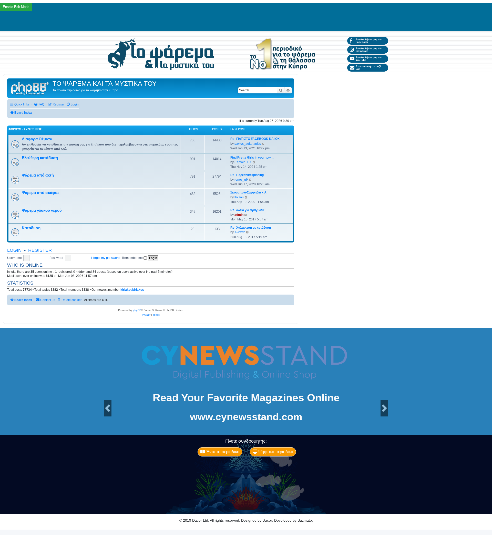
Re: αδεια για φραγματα (247, 210)
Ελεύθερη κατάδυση (40, 158)
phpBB (137, 310)
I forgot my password (105, 258)
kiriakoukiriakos (132, 289)
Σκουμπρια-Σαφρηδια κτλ (248, 192)
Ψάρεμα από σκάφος (40, 193)
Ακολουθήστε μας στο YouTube (369, 58)
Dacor (267, 520)
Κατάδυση (31, 228)
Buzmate (305, 520)
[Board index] (30, 88)
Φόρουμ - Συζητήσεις (25, 129)
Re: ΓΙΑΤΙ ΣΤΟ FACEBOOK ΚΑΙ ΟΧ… (256, 139)
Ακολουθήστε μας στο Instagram (369, 49)
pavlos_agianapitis (247, 143)
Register (40, 250)
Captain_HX (243, 162)
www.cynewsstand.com (246, 417)
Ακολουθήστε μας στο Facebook (369, 40)
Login (14, 250)
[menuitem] (39, 104)
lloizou (239, 197)
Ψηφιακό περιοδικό (275, 452)
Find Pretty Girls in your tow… (252, 157)
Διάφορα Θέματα (37, 139)
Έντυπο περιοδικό (222, 452)
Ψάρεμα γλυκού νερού (42, 210)
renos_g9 (241, 179)
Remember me (133, 258)
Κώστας (239, 232)
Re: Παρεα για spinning (247, 175)
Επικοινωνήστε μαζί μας (368, 67)
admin (238, 215)
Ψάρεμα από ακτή (38, 175)
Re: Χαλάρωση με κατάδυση (250, 227)
